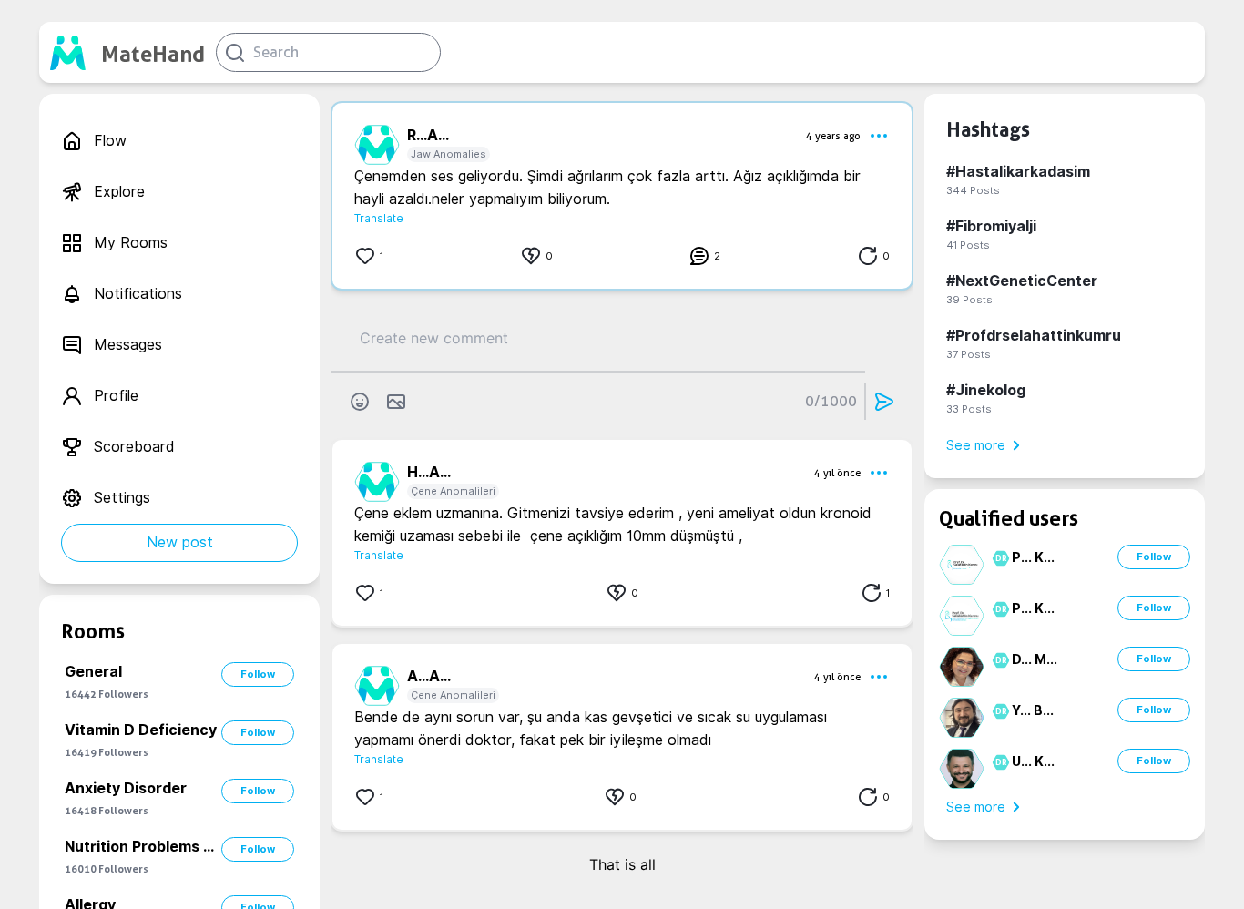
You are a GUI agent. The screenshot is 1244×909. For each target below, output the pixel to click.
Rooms (93, 631)
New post (180, 542)
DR (998, 558)
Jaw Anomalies (448, 154)
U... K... (1033, 761)
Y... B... (1033, 710)
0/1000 (831, 401)
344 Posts (973, 190)
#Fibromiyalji (991, 226)
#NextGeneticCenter (1021, 281)
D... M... (1034, 659)
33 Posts (969, 409)
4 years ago (833, 135)
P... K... (1033, 557)
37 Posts (968, 354)
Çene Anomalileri (453, 491)
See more (975, 445)
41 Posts (968, 245)
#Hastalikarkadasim (1018, 171)
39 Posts (969, 299)
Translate (378, 218)
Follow (257, 674)
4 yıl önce (837, 472)
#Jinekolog (985, 390)
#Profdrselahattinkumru (1033, 335)
